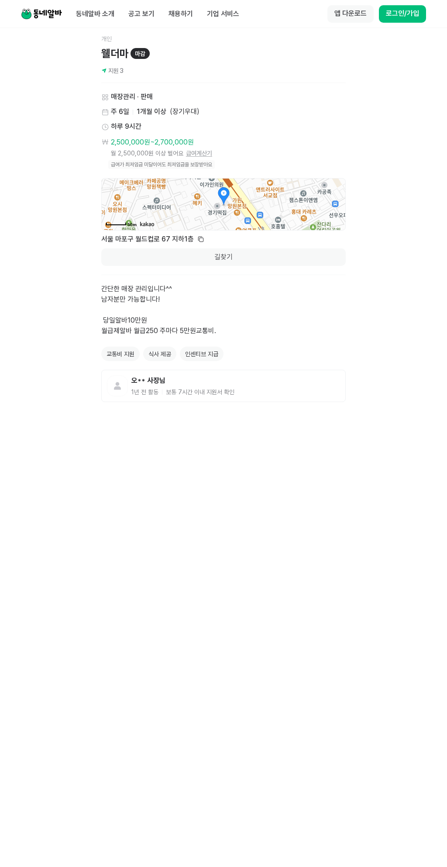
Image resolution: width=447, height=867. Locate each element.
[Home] (41, 14)
